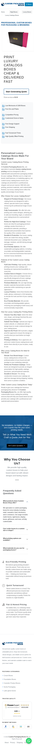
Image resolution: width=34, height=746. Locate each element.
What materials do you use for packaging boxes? (13, 549)
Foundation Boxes (10, 679)
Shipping (20, 742)
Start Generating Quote (16, 92)
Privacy (12, 742)
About (7, 742)
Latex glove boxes (10, 691)
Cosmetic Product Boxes (12, 683)
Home (3, 12)
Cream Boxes (8, 675)
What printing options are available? (12, 539)
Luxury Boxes (27, 12)
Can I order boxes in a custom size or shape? (13, 529)
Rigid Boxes (13, 12)
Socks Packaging (9, 687)
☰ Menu (29, 4)
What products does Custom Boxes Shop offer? (13, 502)
